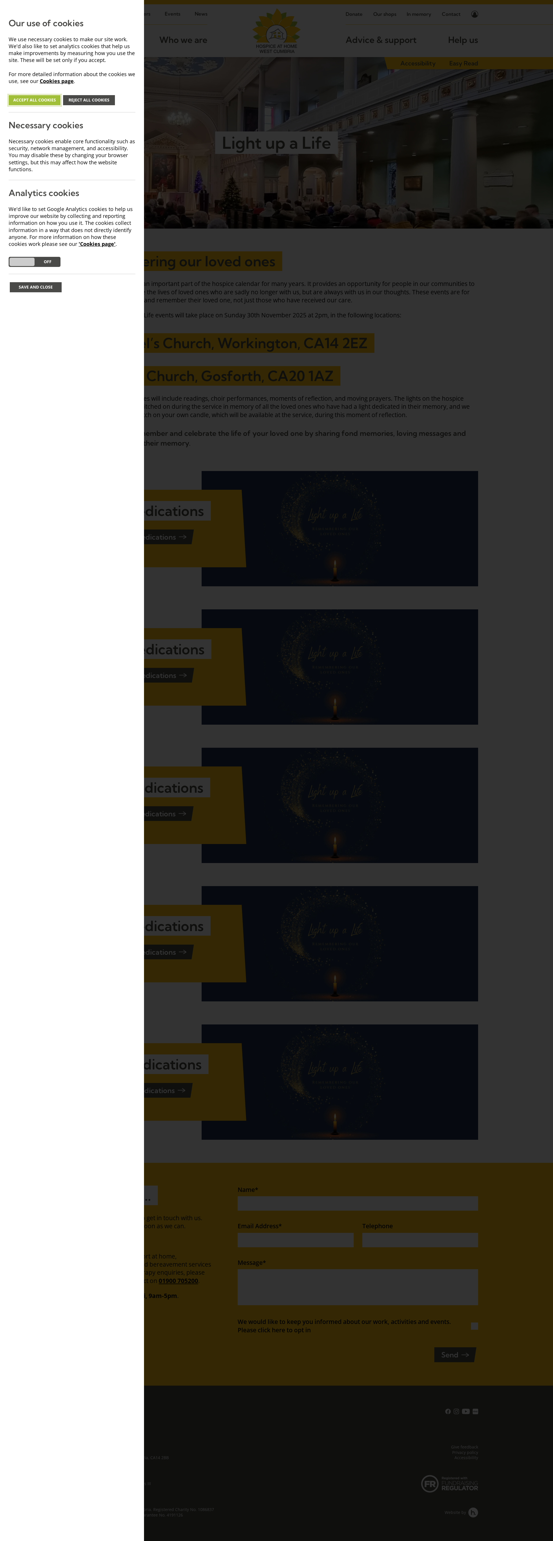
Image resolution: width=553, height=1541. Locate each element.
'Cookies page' (97, 244)
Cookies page (57, 81)
